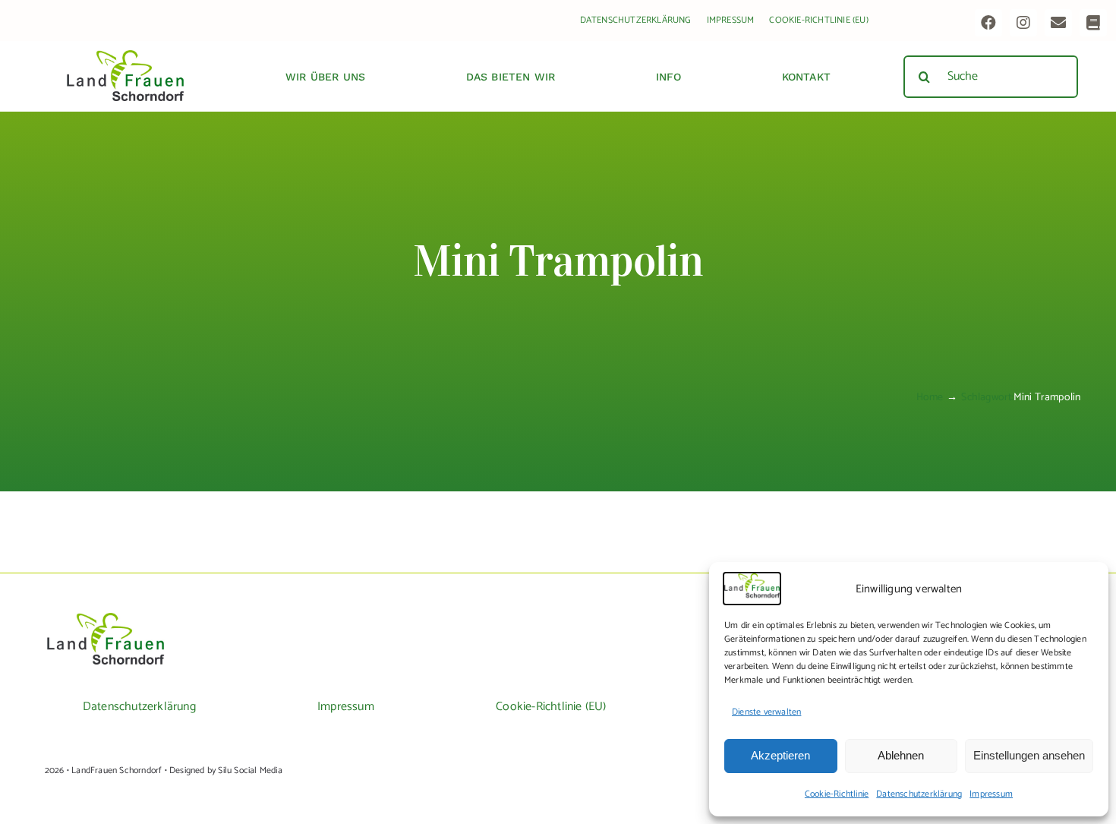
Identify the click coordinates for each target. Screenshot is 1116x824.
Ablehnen (901, 755)
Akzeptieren (780, 755)
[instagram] (1023, 22)
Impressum (991, 794)
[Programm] (1093, 22)
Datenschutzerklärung (919, 794)
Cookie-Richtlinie (837, 794)
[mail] (1058, 22)
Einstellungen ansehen (1029, 755)
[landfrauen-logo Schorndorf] (105, 618)
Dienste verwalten (766, 712)
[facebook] (988, 22)
